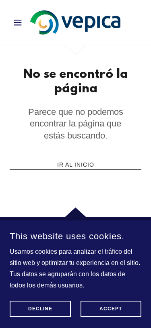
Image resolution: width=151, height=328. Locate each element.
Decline (40, 309)
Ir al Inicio (75, 164)
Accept (110, 309)
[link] (75, 22)
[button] (19, 22)
